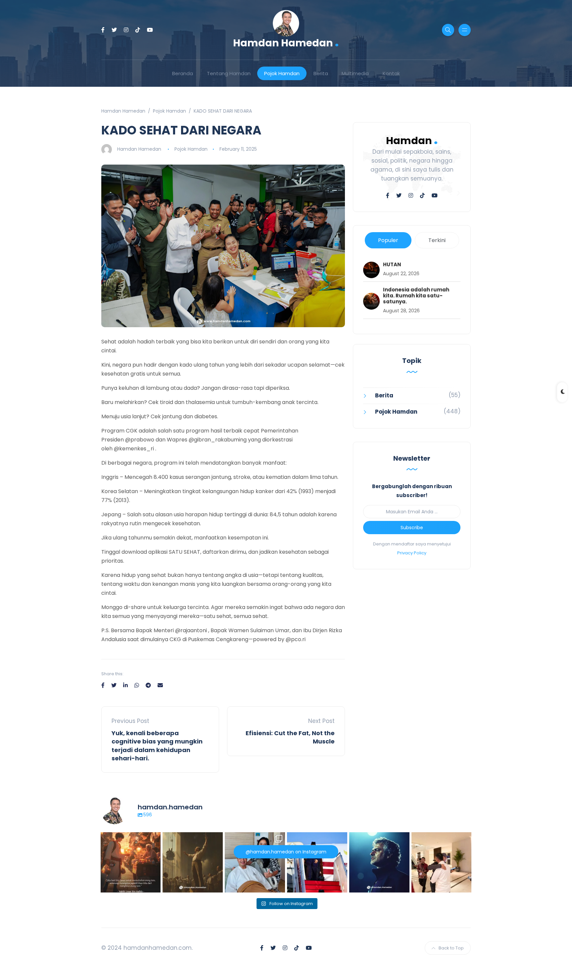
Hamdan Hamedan (286, 42)
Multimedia (355, 73)
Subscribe (412, 527)
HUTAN (392, 265)
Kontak (391, 73)
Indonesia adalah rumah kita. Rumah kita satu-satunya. (416, 296)
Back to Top (451, 948)
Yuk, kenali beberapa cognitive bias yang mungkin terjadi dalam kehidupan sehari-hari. (157, 745)
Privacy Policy (411, 553)
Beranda (182, 73)
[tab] (388, 240)
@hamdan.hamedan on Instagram (286, 851)
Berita (320, 73)
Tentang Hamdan (229, 73)
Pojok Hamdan (282, 73)
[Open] (131, 862)
